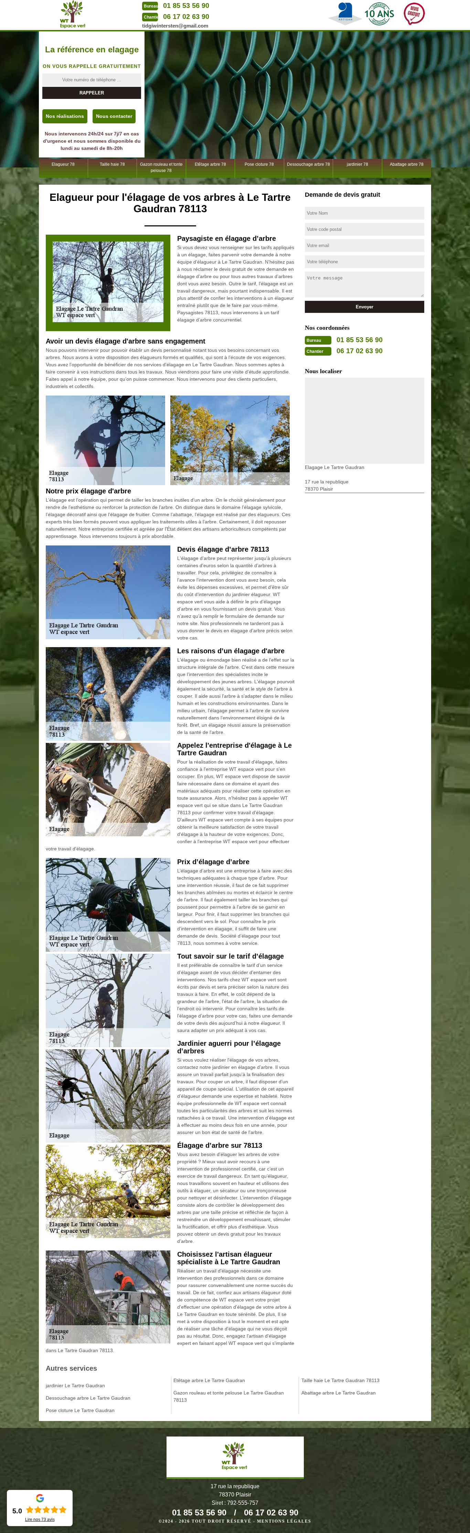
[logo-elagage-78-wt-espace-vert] (73, 14)
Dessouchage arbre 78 (308, 164)
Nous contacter (114, 116)
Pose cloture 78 (259, 164)
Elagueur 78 (63, 164)
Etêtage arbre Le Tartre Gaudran (209, 1380)
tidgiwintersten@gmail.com (175, 26)
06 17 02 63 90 (186, 16)
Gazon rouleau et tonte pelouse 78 (161, 167)
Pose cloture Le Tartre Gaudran (80, 1410)
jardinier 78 (357, 164)
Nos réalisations (65, 116)
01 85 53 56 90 (186, 5)
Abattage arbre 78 (407, 164)
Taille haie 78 (112, 164)
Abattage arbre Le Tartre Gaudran (338, 1393)
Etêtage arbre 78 (210, 164)
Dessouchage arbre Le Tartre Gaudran (88, 1398)
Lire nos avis (40, 1519)
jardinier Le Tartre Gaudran (75, 1385)
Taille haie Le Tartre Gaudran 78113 (340, 1380)
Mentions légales (284, 1521)
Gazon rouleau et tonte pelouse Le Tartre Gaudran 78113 (228, 1396)
